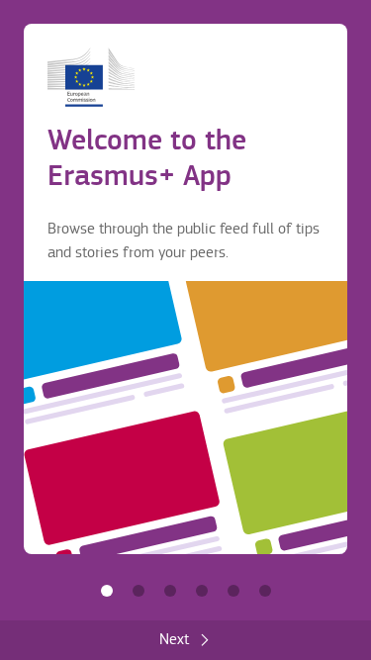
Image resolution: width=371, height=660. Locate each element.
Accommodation (233, 591)
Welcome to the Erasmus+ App (107, 591)
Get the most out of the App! (265, 591)
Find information (138, 591)
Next (174, 639)
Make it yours (202, 591)
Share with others (170, 591)
